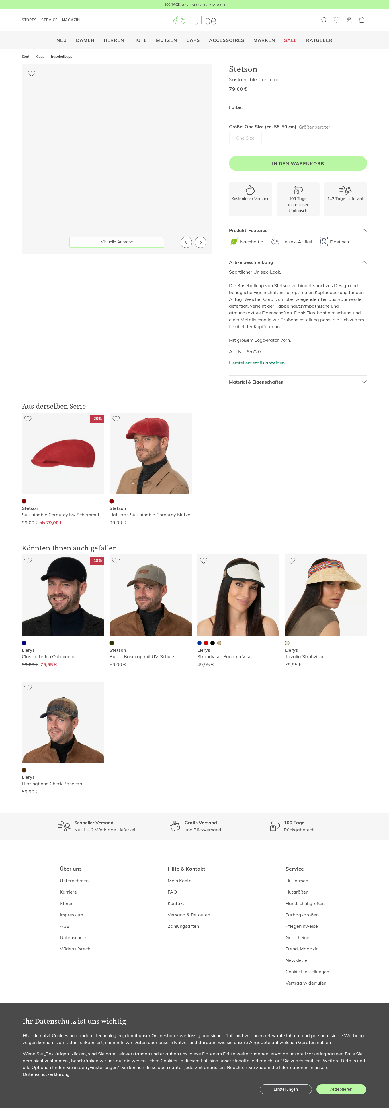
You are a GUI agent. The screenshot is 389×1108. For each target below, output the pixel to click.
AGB (65, 926)
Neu (61, 40)
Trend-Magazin (302, 949)
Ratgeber (319, 40)
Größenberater (314, 127)
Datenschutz (73, 937)
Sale (290, 40)
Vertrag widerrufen (306, 983)
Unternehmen (74, 880)
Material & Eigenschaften (256, 382)
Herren (114, 40)
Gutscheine (297, 937)
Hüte (140, 40)
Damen (85, 40)
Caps (193, 40)
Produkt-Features (248, 230)
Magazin (71, 20)
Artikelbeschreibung (251, 262)
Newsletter (297, 960)
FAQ (172, 892)
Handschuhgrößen (305, 903)
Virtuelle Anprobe (117, 242)
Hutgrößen (297, 892)
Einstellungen (286, 1089)
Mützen (166, 40)
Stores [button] (29, 20)
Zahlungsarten (183, 926)
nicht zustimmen (50, 1060)
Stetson (243, 69)
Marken (264, 40)
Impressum (71, 915)
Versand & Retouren (189, 915)
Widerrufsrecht (76, 949)
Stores (66, 903)
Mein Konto (179, 880)
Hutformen (297, 880)
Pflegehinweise (302, 926)
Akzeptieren (341, 1089)
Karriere (68, 892)
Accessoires (226, 40)
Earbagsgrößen (302, 915)
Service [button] (49, 20)
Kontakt (176, 903)
